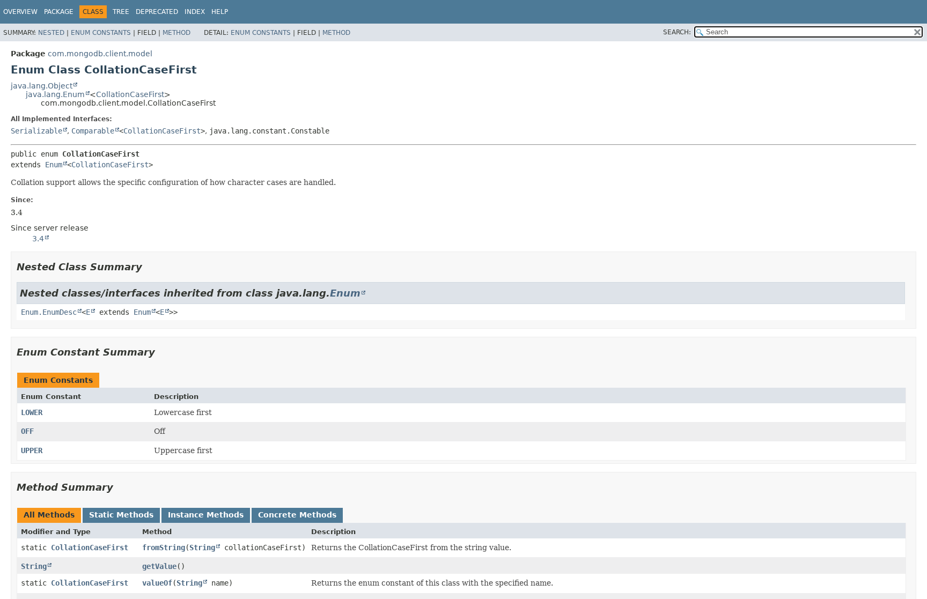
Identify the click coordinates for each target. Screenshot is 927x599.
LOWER (31, 412)
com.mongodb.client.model (100, 53)
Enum (53, 164)
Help (219, 12)
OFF (27, 431)
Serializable (36, 131)
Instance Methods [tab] (206, 515)
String (202, 547)
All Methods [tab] (49, 515)
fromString (163, 547)
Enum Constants (101, 32)
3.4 (38, 238)
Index (195, 12)
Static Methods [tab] (121, 515)
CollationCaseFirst (130, 94)
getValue (159, 566)
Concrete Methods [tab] (297, 515)
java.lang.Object (41, 86)
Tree (121, 12)
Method (176, 32)
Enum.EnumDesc (49, 312)
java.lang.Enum (55, 94)
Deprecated (157, 12)
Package (58, 12)
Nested (51, 32)
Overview (20, 12)
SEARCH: (677, 32)
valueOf (157, 583)
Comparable (92, 131)
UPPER (31, 450)
